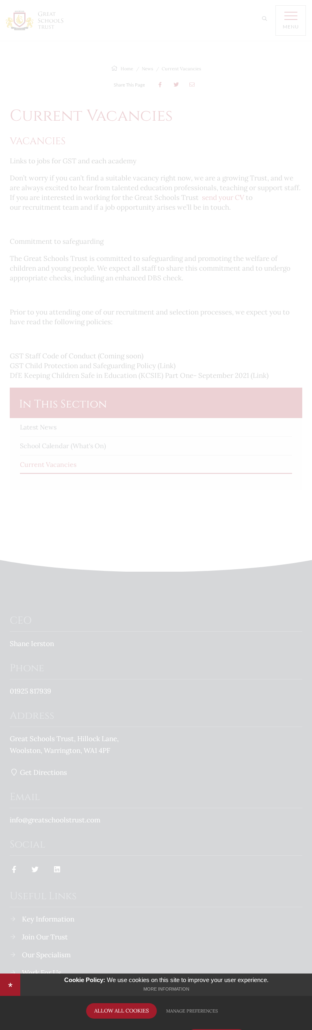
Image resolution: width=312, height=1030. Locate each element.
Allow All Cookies (121, 1010)
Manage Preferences (192, 1011)
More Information (166, 989)
